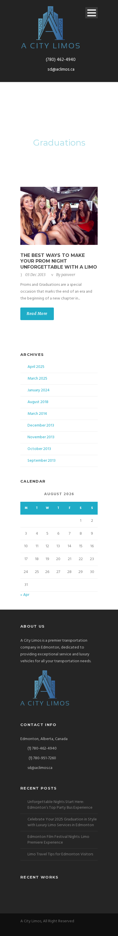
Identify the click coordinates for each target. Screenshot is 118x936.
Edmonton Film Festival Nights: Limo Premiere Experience (58, 840)
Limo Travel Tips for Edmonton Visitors (60, 854)
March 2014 (37, 414)
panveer (68, 274)
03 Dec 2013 (35, 274)
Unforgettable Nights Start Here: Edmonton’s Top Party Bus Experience (60, 805)
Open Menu (91, 12)
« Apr (24, 595)
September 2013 (41, 460)
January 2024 (38, 390)
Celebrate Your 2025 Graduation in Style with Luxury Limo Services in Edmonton (62, 822)
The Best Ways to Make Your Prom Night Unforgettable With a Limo (58, 261)
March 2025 (37, 378)
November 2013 (40, 437)
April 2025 (35, 367)
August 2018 (37, 402)
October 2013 (39, 449)
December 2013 (40, 425)
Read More (37, 313)
